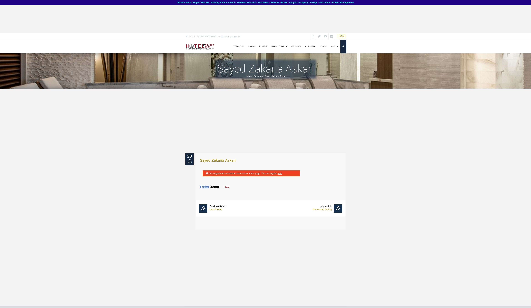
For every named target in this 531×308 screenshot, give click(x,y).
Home (249, 76)
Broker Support (289, 2)
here (280, 173)
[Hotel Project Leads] (199, 46)
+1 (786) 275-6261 (201, 36)
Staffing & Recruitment (223, 2)
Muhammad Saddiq (322, 208)
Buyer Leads (184, 2)
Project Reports (201, 2)
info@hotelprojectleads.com (230, 36)
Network (275, 2)
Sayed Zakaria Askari (218, 160)
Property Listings (308, 2)
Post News (263, 2)
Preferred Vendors (246, 2)
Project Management (343, 2)
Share (205, 187)
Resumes (258, 76)
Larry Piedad (217, 208)
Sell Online (324, 2)
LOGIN (341, 36)
